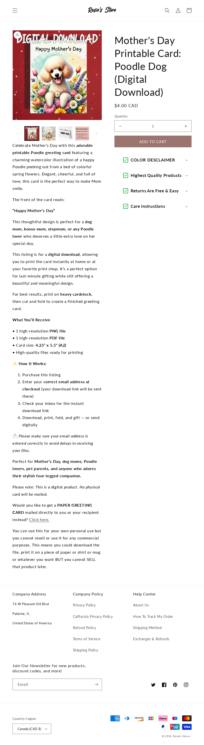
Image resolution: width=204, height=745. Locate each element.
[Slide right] (96, 133)
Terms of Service (87, 639)
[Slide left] (17, 133)
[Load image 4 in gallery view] (82, 133)
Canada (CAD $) (29, 729)
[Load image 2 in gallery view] (49, 133)
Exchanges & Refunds (151, 639)
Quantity (121, 116)
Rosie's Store (181, 736)
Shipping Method (147, 628)
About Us (141, 605)
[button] (14, 10)
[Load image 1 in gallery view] (32, 133)
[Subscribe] (96, 684)
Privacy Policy (84, 605)
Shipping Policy (85, 650)
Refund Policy (84, 628)
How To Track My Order (153, 616)
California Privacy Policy (93, 616)
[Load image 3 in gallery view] (65, 133)
